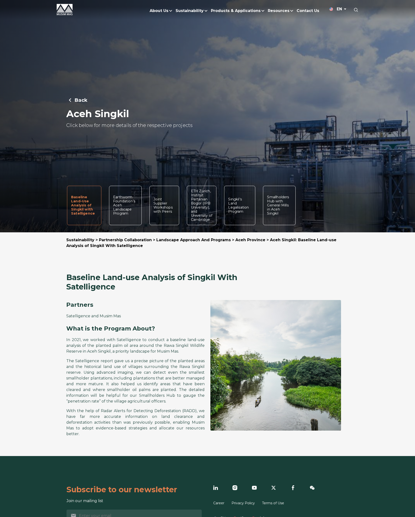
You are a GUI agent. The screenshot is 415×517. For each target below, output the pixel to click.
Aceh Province (250, 240)
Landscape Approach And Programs (193, 240)
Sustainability (80, 240)
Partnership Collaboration (125, 240)
